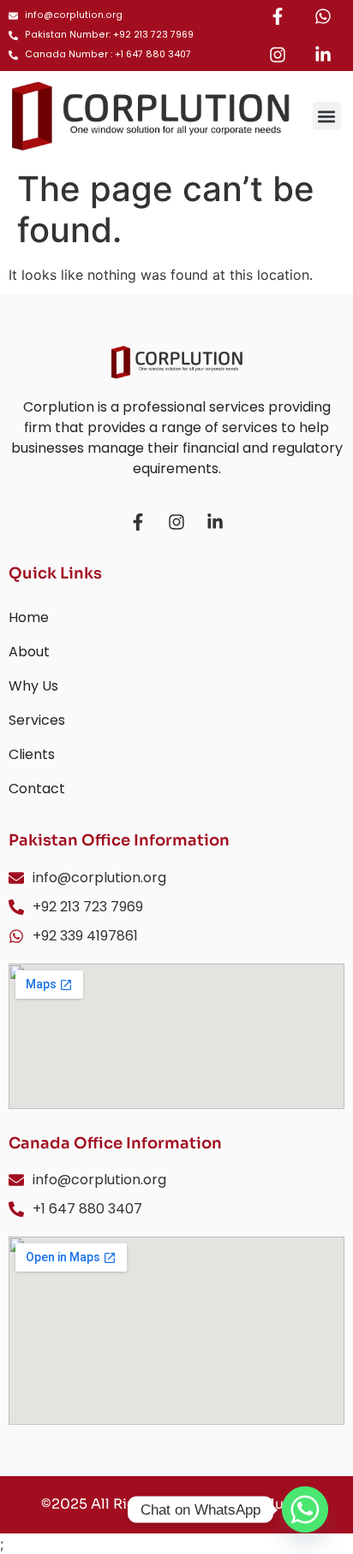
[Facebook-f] (277, 16)
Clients (32, 754)
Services (37, 720)
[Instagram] (277, 54)
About (29, 651)
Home (29, 617)
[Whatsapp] (323, 16)
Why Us (33, 686)
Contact (37, 788)
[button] (327, 116)
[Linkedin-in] (323, 54)
